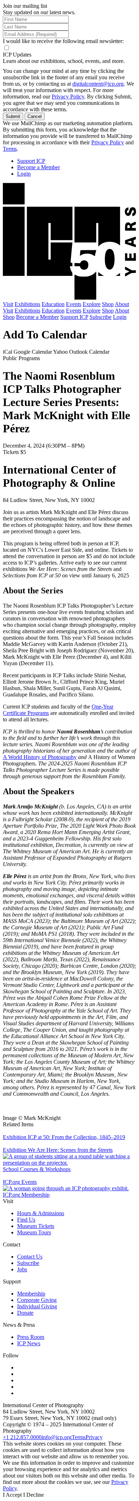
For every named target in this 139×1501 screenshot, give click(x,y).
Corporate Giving (37, 1300)
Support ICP (31, 161)
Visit (8, 304)
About (122, 304)
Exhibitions (27, 304)
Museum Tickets (35, 1226)
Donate (25, 1313)
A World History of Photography (40, 757)
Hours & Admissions (40, 1213)
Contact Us (29, 1257)
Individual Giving (37, 1306)
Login (24, 174)
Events (73, 304)
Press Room (30, 1337)
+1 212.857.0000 (22, 1437)
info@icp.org (57, 1437)
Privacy (94, 1437)
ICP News (28, 1343)
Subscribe (100, 317)
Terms (10, 149)
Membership (31, 1294)
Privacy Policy (68, 97)
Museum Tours (34, 1232)
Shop (108, 304)
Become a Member (38, 167)
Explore (92, 304)
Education (53, 304)
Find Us (26, 1220)
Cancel (34, 116)
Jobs (22, 1269)
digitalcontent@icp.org (98, 84)
